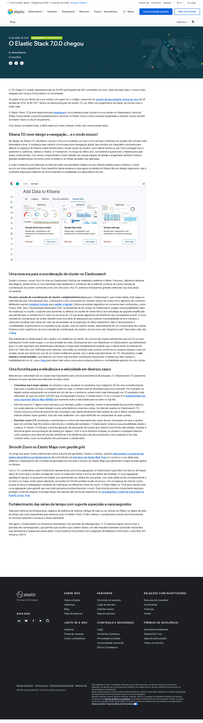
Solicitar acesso (105, 609)
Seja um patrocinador (155, 638)
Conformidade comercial (110, 642)
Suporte (167, 3)
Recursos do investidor (156, 600)
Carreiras (69, 629)
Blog (12, 21)
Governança (150, 604)
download (59, 112)
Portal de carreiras (74, 633)
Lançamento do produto (47, 38)
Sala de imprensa (73, 613)
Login (193, 3)
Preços (97, 11)
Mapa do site (81, 685)
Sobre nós (144, 3)
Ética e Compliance (107, 647)
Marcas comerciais (25, 685)
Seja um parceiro (106, 613)
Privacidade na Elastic (109, 638)
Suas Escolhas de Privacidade (120, 704)
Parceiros (156, 3)
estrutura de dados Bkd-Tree (89, 457)
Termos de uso (41, 685)
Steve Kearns (19, 52)
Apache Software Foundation (117, 699)
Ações (147, 613)
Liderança (69, 604)
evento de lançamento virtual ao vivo (117, 99)
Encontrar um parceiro (109, 600)
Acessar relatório (78, 2)
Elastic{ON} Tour (153, 633)
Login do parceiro (106, 604)
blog (13, 332)
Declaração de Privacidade (62, 685)
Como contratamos (74, 638)
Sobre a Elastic (72, 600)
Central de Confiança (108, 633)
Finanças (149, 609)
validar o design (63, 304)
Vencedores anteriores (156, 629)
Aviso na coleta (98, 704)
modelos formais (38, 304)
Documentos (110, 11)
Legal (100, 629)
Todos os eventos (153, 642)
